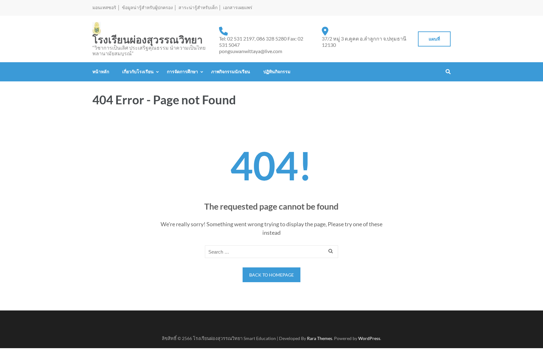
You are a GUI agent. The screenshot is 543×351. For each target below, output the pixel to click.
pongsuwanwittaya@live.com (250, 51)
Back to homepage (271, 274)
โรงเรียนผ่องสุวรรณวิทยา (147, 40)
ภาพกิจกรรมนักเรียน (230, 71)
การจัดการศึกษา (182, 71)
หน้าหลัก (100, 71)
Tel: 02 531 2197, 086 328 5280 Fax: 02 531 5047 (261, 42)
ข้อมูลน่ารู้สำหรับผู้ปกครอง (147, 7)
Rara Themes (319, 338)
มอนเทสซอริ (104, 7)
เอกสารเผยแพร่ (237, 7)
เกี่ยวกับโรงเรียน (138, 71)
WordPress (369, 338)
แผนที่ (434, 38)
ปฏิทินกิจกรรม (276, 71)
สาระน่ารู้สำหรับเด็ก (197, 7)
